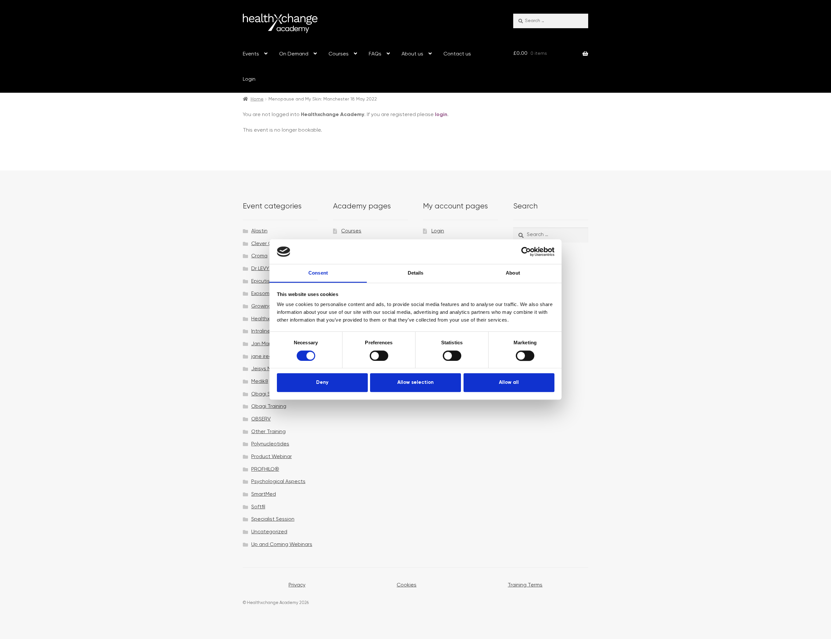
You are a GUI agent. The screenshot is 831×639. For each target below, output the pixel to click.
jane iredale (265, 356)
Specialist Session (272, 519)
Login (249, 79)
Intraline (260, 331)
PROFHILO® (265, 469)
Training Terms (525, 585)
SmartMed (263, 494)
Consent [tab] (318, 273)
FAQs (375, 54)
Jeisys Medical (268, 369)
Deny (322, 382)
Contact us (457, 54)
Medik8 (259, 381)
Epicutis (260, 281)
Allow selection (415, 382)
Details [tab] (416, 273)
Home (257, 99)
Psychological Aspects (278, 481)
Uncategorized (269, 532)
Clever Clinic (266, 243)
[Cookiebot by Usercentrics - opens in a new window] (526, 251)
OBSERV (261, 419)
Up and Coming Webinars (281, 544)
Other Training (268, 431)
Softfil (258, 507)
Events (251, 54)
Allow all (509, 382)
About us (412, 54)
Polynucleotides (270, 444)
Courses (339, 54)
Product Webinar (271, 456)
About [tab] (513, 273)
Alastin (259, 231)
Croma (259, 256)
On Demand (293, 54)
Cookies (406, 585)
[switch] (379, 355)
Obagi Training (268, 406)
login (441, 114)
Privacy (297, 585)
